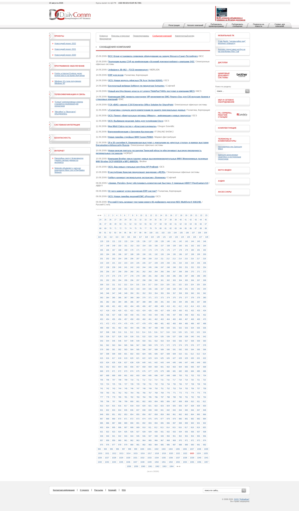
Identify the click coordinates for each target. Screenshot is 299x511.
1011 (107, 453)
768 (156, 393)
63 (186, 224)
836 (131, 410)
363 (101, 298)
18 (181, 215)
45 (206, 220)
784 (144, 397)
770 (168, 393)
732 (156, 384)
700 (180, 375)
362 (204, 293)
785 (150, 397)
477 (137, 323)
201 (101, 259)
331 (125, 289)
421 (125, 311)
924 (119, 432)
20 (191, 215)
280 (144, 276)
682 (180, 371)
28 (120, 220)
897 (174, 423)
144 (192, 241)
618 (119, 358)
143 (186, 241)
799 (125, 401)
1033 (149, 458)
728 (131, 384)
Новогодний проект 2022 (65, 43)
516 (155, 332)
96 (130, 233)
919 (198, 427)
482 (168, 323)
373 (162, 298)
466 (180, 319)
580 (107, 349)
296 (131, 280)
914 (168, 427)
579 (101, 349)
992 (204, 445)
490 (107, 328)
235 (198, 263)
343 (198, 289)
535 (162, 336)
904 (107, 427)
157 (162, 246)
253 (198, 267)
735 (174, 384)
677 (150, 371)
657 (137, 367)
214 (180, 259)
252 (192, 267)
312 (119, 285)
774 (192, 393)
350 (131, 293)
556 (180, 341)
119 (152, 237)
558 (192, 341)
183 (101, 254)
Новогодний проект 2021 (65, 49)
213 (174, 259)
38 (171, 220)
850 (107, 414)
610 (180, 354)
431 (186, 311)
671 (113, 371)
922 (107, 432)
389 (150, 302)
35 (156, 220)
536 (168, 336)
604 (144, 354)
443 (150, 315)
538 (180, 336)
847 (198, 410)
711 (137, 380)
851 (113, 414)
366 (119, 298)
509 (113, 332)
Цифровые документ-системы (224, 75)
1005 (178, 449)
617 (113, 358)
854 (131, 414)
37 (166, 220)
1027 (107, 458)
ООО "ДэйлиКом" (241, 499)
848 (204, 410)
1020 (171, 453)
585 (137, 349)
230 (168, 263)
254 (204, 267)
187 (125, 254)
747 (137, 388)
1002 (156, 449)
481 (162, 323)
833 (113, 410)
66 (201, 224)
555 (174, 341)
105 (181, 233)
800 (131, 401)
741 (101, 388)
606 (156, 354)
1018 (157, 453)
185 (113, 254)
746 (131, 388)
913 (162, 427)
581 (113, 349)
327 (101, 289)
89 (206, 228)
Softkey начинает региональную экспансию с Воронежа (137, 177)
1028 (114, 458)
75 (135, 228)
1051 (164, 462)
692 (131, 375)
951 (174, 436)
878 (168, 419)
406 (144, 306)
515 (149, 332)
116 (134, 237)
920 (204, 427)
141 (174, 241)
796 (107, 401)
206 (131, 259)
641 (150, 362)
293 (113, 280)
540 (192, 336)
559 (198, 341)
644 (168, 362)
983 (150, 445)
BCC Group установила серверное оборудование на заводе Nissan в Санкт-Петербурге (153, 56)
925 (125, 432)
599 (113, 354)
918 (192, 427)
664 (180, 367)
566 (131, 345)
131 (113, 241)
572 (168, 345)
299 (150, 280)
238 (107, 267)
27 (115, 220)
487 (198, 323)
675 (137, 371)
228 (156, 263)
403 (125, 306)
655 (125, 367)
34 (151, 220)
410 (168, 306)
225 (137, 263)
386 (131, 302)
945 (137, 436)
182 (204, 250)
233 (186, 263)
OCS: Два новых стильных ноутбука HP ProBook (133, 167)
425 (150, 311)
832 (107, 410)
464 (168, 319)
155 (150, 246)
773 (186, 393)
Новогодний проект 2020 (65, 55)
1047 (135, 462)
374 (168, 298)
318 (155, 285)
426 (156, 311)
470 (204, 319)
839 (150, 410)
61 (176, 224)
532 (144, 336)
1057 (206, 462)
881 (186, 419)
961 (125, 440)
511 (125, 332)
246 (156, 267)
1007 (192, 449)
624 (156, 358)
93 (115, 233)
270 (192, 272)
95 (125, 233)
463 (162, 319)
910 (144, 427)
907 (125, 427)
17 (176, 215)
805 (162, 401)
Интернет (59, 151)
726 (119, 384)
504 (192, 328)
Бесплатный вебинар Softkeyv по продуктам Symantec (136, 86)
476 (131, 323)
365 (113, 298)
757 (198, 388)
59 (166, 224)
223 (125, 263)
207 (137, 259)
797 (113, 401)
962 (131, 440)
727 (125, 384)
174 (156, 250)
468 (192, 319)
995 (111, 449)
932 (168, 432)
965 (150, 440)
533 (150, 336)
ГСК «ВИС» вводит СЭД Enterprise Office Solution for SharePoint (140, 105)
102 (163, 233)
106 (187, 233)
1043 (107, 462)
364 (107, 298)
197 (186, 254)
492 (119, 328)
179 (186, 250)
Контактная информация (64, 490)
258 (119, 272)
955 (198, 436)
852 (119, 414)
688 (107, 375)
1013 (121, 453)
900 (192, 423)
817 (125, 406)
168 (119, 250)
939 (101, 436)
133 (125, 241)
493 (125, 328)
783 (137, 397)
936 (192, 432)
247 (162, 267)
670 (107, 371)
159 (174, 246)
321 (174, 285)
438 (119, 315)
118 (146, 237)
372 (156, 298)
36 (161, 220)
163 (198, 246)
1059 (136, 466)
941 (113, 436)
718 (180, 380)
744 (119, 388)
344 (204, 289)
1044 (114, 462)
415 (198, 306)
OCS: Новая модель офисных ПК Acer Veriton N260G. (135, 80)
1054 (185, 462)
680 (168, 371)
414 (192, 306)
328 (107, 289)
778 (107, 397)
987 (174, 445)
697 (162, 375)
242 (131, 267)
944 (131, 436)
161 (186, 246)
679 (162, 371)
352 (144, 293)
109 (205, 233)
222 (119, 263)
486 (192, 323)
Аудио (221, 181)
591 (174, 349)
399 (101, 306)
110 (99, 237)
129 (101, 241)
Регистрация (174, 25)
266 (168, 272)
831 (101, 410)
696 (156, 375)
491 (113, 328)
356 (168, 293)
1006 (185, 449)
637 (125, 362)
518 (168, 332)
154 (144, 246)
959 (113, 440)
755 (186, 388)
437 (113, 315)
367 (125, 298)
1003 (163, 449)
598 (107, 354)
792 (192, 397)
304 (180, 280)
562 (107, 345)
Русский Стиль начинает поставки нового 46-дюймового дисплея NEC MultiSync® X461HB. (154, 202)
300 (156, 280)
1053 (178, 462)
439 (125, 315)
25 (105, 220)
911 (149, 427)
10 (141, 215)
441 (137, 315)
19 (186, 215)
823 (162, 406)
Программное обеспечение (69, 66)
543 (101, 341)
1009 (206, 449)
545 (113, 341)
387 (137, 302)
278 (131, 276)
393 (174, 302)
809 (186, 401)
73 (125, 228)
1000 (142, 449)
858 (156, 414)
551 (150, 341)
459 (137, 319)
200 (204, 254)
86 (191, 228)
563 (113, 345)
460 (144, 319)
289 (198, 276)
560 (204, 341)
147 (101, 246)
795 (101, 401)
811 (198, 401)
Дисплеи (223, 62)
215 (186, 259)
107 (193, 233)
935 (186, 432)
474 (119, 323)
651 (101, 367)
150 (119, 246)
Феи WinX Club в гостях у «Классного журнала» (132, 126)
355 (162, 293)
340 (180, 289)
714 (155, 380)
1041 (206, 458)
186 (119, 254)
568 (144, 345)
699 (174, 375)
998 (129, 449)
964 (144, 440)
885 (101, 423)
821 (150, 406)
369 (137, 298)
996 (117, 449)
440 (131, 315)
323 (186, 285)
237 (101, 267)
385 (125, 302)
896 (168, 423)
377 (186, 298)
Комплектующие (227, 128)
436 (107, 315)
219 (101, 263)
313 (125, 285)
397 (198, 302)
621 (137, 358)
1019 (164, 453)
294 (119, 280)
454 (107, 319)
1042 (100, 462)
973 (198, 440)
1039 (192, 458)
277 (125, 276)
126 (194, 237)
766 (144, 393)
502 (180, 328)
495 (137, 328)
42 (191, 220)
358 (180, 293)
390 (156, 302)
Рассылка (98, 490)
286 (180, 276)
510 (119, 332)
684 (192, 371)
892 (144, 423)
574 (180, 345)
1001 (149, 449)
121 (164, 237)
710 (131, 380)
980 (131, 445)
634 (107, 362)
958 (107, 440)
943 (125, 436)
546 (119, 341)
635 (113, 362)
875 (150, 419)
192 (156, 254)
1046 (128, 462)
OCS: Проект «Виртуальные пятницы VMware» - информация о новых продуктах (149, 115)
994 (105, 449)
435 (101, 315)
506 (204, 328)
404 (131, 306)
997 (123, 449)
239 (113, 267)
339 (174, 289)
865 (198, 414)
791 (186, 397)
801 (137, 401)
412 (180, 306)
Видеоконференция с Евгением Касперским (130, 132)
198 (192, 254)
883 (198, 419)
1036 (171, 458)
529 (125, 336)
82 (171, 228)
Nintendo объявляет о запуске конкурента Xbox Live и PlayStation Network (70, 170)
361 (198, 293)
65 (196, 224)
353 (150, 293)
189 (137, 254)
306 (192, 280)
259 (125, 272)
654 (119, 367)
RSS (124, 490)
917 (186, 427)
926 (131, 432)
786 (156, 397)
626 (168, 358)
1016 (143, 453)
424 (144, 311)
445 (162, 315)
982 (144, 445)
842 (168, 410)
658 (144, 367)
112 (111, 237)
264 (156, 272)
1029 (121, 458)
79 (156, 228)
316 (143, 285)
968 (168, 440)
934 (180, 432)
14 (161, 215)
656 (131, 367)
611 (186, 354)
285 (174, 276)
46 (100, 224)
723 (101, 384)
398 (204, 302)
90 (100, 233)
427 (162, 311)
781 (125, 397)
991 (198, 445)
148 (107, 246)
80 (161, 228)
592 (180, 349)
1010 (100, 453)
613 (198, 354)
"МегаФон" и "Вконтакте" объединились (65, 113)
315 (137, 285)
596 (204, 349)
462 (156, 319)
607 (162, 354)
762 (119, 393)
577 (198, 345)
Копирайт (112, 490)
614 (204, 354)
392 (168, 302)
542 (204, 336)
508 (107, 332)
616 (107, 358)
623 (150, 358)
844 (180, 410)
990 (192, 445)
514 (143, 332)
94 (120, 233)
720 (192, 380)
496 (144, 328)
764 (131, 393)
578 (204, 345)
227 (150, 263)
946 (144, 436)
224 (131, 263)
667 (198, 367)
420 (119, 311)
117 (140, 237)
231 (174, 263)
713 (149, 380)
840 (156, 410)
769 (162, 393)
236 (204, 263)
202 (107, 259)
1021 (178, 453)
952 (180, 436)
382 (107, 302)
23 (206, 215)
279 (137, 276)
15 (166, 215)
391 (162, 302)
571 (162, 345)
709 (125, 380)
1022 (185, 453)
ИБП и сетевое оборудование (226, 101)
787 (162, 397)
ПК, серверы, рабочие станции (225, 115)
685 (198, 371)
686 (204, 371)
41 (186, 220)
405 (137, 306)
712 (143, 380)
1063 (164, 466)
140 (168, 241)
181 (198, 250)
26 (110, 220)
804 (156, 401)
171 (137, 250)
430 (180, 311)
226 (144, 263)
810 (192, 401)
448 (180, 315)
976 (107, 445)
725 (113, 384)
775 (198, 393)
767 (150, 393)
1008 (199, 449)
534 (156, 336)
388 (144, 302)
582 (119, 349)
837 (137, 410)
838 (144, 410)
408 (156, 306)
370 (144, 298)
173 (150, 250)
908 (131, 427)
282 (156, 276)
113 (116, 237)
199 (198, 254)
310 (107, 285)
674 (131, 371)
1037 (178, 458)
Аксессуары (225, 192)
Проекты (59, 36)
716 (168, 380)
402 (119, 306)
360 (192, 293)
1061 (150, 466)
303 (174, 280)
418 (107, 311)
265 (162, 272)
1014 (128, 453)
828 (192, 406)
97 (135, 233)
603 (137, 354)
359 (186, 293)
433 (198, 311)
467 (186, 319)
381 (101, 302)
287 (186, 276)
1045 (121, 462)
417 (101, 311)
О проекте (84, 490)
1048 (142, 462)
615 (101, 358)
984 (156, 445)
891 (137, 423)
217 (198, 259)
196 (180, 254)
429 (174, 311)
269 (186, 272)
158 (168, 246)
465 (174, 319)
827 (186, 406)
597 (101, 354)
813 (101, 406)
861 (174, 414)
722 (204, 380)
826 (180, 406)
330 (119, 289)
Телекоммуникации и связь (69, 94)
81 (166, 228)
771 (174, 393)
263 (150, 272)
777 (101, 397)
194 (168, 254)
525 (101, 336)
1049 (149, 462)
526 (107, 336)
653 (113, 367)
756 (192, 388)
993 (99, 449)
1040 (199, 458)
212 (168, 259)
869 (113, 419)
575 (186, 345)
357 (174, 293)
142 (180, 241)
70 (110, 228)
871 (125, 419)
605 (150, 354)
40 (181, 220)
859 (162, 414)
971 (186, 440)
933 (174, 432)
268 (180, 272)
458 (131, 319)
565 (125, 345)
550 (144, 341)
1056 (199, 462)
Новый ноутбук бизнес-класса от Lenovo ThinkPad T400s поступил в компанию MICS (151, 91)
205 (125, 259)
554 (168, 341)
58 (161, 224)
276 (119, 276)
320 (168, 285)
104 (175, 233)
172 (144, 250)
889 (125, 423)
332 (131, 289)
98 (140, 233)
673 (125, 371)
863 (186, 414)
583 (125, 349)
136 (144, 241)
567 (137, 345)
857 (150, 414)
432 (192, 311)
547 (125, 341)
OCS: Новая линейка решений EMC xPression (131, 196)
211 (162, 259)
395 (186, 302)
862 (180, 414)
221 (113, 263)
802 (144, 401)
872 (131, 419)
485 (186, 323)
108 (199, 233)
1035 (164, 458)
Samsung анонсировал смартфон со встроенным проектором (229, 157)
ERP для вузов (115, 75)
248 (168, 267)
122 (170, 237)
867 (101, 419)
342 (192, 289)
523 (198, 332)
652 (107, 367)
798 (119, 401)
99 (145, 233)
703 (198, 375)
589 (162, 349)
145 (198, 241)
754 (180, 388)
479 (150, 323)
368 (131, 298)
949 (162, 436)
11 (146, 215)
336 (156, 289)
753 (174, 388)
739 (198, 384)
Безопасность (62, 138)
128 (206, 237)
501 (174, 328)
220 (107, 263)
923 (113, 432)
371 (150, 298)
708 (119, 380)
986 (168, 445)
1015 (135, 453)
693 (137, 375)
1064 (171, 466)
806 (168, 401)
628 (180, 358)
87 (196, 228)
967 (162, 440)
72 (120, 228)
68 (100, 228)
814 (107, 406)
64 (191, 224)
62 (181, 224)
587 (150, 349)
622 (144, 358)
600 (119, 354)
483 (174, 323)
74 (130, 228)
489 (101, 328)
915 (174, 427)
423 (137, 311)
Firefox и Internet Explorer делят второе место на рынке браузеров (70, 74)
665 (186, 367)
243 (137, 267)
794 (204, 397)
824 (168, 406)
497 (150, 328)
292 (107, 280)
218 (204, 259)
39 (176, 220)
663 (174, 367)
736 (180, 384)
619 (125, 358)
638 (131, 362)
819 (137, 406)
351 (137, 293)
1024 (199, 453)
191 (150, 254)
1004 (171, 449)
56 (151, 224)
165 (101, 250)
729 (137, 384)
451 (198, 315)
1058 (129, 466)
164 (204, 246)
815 (113, 406)
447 (174, 315)
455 (113, 319)
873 (137, 419)
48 (110, 224)
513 (137, 332)
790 (180, 397)
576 (192, 345)
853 (125, 414)
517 (162, 332)
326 (204, 285)
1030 (128, 458)
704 (204, 375)
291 (101, 280)
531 (137, 336)
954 (192, 436)
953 (186, 436)
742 (107, 388)
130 (107, 241)
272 (204, 272)
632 (204, 358)
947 (150, 436)
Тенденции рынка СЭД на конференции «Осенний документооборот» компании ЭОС (151, 61)
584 (131, 349)
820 (144, 406)
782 (131, 397)
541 (198, 336)
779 (113, 397)
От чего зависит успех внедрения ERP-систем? (132, 191)
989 (186, 445)
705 (101, 380)
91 (105, 233)
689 (113, 375)
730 (144, 384)
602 (131, 354)
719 (186, 380)
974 (204, 440)
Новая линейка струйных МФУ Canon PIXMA (130, 137)
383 (113, 302)
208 (144, 259)
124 (182, 237)
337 (162, 289)
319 (162, 285)
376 (180, 298)
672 (119, 371)
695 (150, 375)
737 (186, 384)
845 (186, 410)
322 (180, 285)
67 (206, 224)
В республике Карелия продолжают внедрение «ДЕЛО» (137, 172)
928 (144, 432)
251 (186, 267)
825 (174, 406)
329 (113, 289)
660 (156, 367)
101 (156, 233)
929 (150, 432)
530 (131, 336)
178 (180, 250)
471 (101, 323)
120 (158, 237)
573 (174, 345)
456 (119, 319)
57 (156, 224)
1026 (100, 458)
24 (100, 220)
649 (198, 362)
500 (168, 328)
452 (204, 315)
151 (125, 246)
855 (137, 414)
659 (150, 367)
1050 (157, 462)
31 (135, 220)
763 (125, 393)
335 (150, 289)
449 (186, 315)
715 (162, 380)
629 (186, 358)
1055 (192, 462)
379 (198, 298)
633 (101, 362)
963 (137, 440)
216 (192, 259)
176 (168, 250)
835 (125, 410)
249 (174, 267)
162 (192, 246)
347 (113, 293)
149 (113, 246)
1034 (157, 458)
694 (144, 375)
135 (137, 241)
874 (144, 419)
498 (156, 328)
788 (168, 397)
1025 (206, 453)
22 (201, 215)
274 (107, 276)
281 (150, 276)
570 (156, 345)
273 (101, 276)
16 (171, 215)
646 (180, 362)
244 (144, 267)
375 (174, 298)
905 (113, 427)
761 (113, 393)
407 (150, 306)
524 (204, 332)
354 (156, 293)
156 (156, 246)
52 (130, 224)
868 (107, 419)
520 (180, 332)
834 (119, 410)
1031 (135, 458)
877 (162, 419)
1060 (143, 466)
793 (198, 397)
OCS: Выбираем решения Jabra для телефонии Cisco (135, 121)
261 (137, 272)
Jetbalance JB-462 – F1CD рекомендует (128, 70)
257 (113, 272)
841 (162, 410)
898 (180, 423)
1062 (157, 466)
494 (131, 328)
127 (200, 237)
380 (204, 298)
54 (140, 224)
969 (174, 440)
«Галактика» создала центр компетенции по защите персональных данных (146, 110)
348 (119, 293)
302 (168, 280)
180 (192, 250)
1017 (150, 453)
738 (192, 384)
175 (162, 250)
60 (171, 224)
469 (198, 319)
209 (150, 259)
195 (174, 254)
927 (137, 432)
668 (204, 367)
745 (125, 388)
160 (180, 246)
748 (144, 388)
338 (168, 289)
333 (137, 289)
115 (128, 237)
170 (131, 250)
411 (174, 306)
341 (186, 289)
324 (192, 285)
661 (162, 367)
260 (131, 272)
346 (107, 293)
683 (186, 371)
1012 (114, 453)
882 (192, 419)
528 (119, 336)
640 (144, 362)
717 (174, 380)
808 (180, 401)
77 (145, 228)
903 (101, 427)
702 (192, 375)
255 (101, 272)
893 (150, 423)
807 (174, 401)
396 (192, 302)
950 (168, 436)
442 (144, 315)
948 (156, 436)
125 (188, 237)
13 (156, 215)
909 (137, 427)
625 (162, 358)
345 (101, 293)
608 (168, 354)
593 (186, 349)
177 (174, 250)
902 (204, 423)
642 (156, 362)
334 (144, 289)
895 (162, 423)
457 (125, 319)
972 (192, 440)
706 (107, 380)
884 (204, 419)
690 (119, 375)
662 (168, 367)
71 (115, 228)
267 (174, 272)
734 (168, 384)
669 (101, 371)
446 (168, 315)
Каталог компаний (195, 25)
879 (174, 419)
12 (151, 215)
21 (196, 215)
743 (113, 388)
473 (113, 323)
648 (192, 362)
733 (162, 384)
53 (135, 224)
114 (122, 237)
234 (192, 263)
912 (155, 427)
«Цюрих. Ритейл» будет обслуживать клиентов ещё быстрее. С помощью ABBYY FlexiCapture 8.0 (158, 183)
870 (119, 419)
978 (119, 445)
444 (156, 315)
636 (119, 362)
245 (150, 267)
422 (131, 311)
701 (186, 375)
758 (204, 388)
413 (186, 306)
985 (162, 445)
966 (156, 440)
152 (131, 246)
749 (150, 388)
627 (174, 358)
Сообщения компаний (115, 47)
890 (131, 423)
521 (186, 332)
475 (125, 323)
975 (101, 445)
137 (150, 241)
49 (115, 224)
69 (105, 228)
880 (180, 419)
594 (192, 349)
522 (192, 332)
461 (150, 319)
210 (156, 259)
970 (180, 440)
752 (168, 388)
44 (201, 220)
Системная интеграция (67, 125)
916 (180, 427)
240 (119, 267)
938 (204, 432)
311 (113, 285)
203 (113, 259)
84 (181, 228)
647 (186, 362)
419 (113, 311)
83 (176, 228)
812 (204, 401)
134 (131, 241)
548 (131, 341)
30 (130, 220)
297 (137, 280)
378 (192, 298)
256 (107, 272)
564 (119, 345)
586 (144, 349)
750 (156, 388)
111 (105, 237)
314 (131, 285)
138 (156, 241)
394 (180, 302)
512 (131, 332)
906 (119, 427)
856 (144, 414)
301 (162, 280)
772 (180, 393)
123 (176, 237)
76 (140, 228)
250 (180, 267)
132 (119, 241)
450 (192, 315)
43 (196, 220)
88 (201, 228)
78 (151, 228)
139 (162, 241)
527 (113, 336)
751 (162, 388)
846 (192, 410)
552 (156, 341)
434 (204, 311)
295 (125, 280)
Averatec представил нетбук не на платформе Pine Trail (231, 50)
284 (168, 276)
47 (105, 224)
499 (162, 328)
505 (198, 328)
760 (107, 393)
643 (162, 362)
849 (101, 414)
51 (125, 224)
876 (156, 419)
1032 (142, 458)
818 (131, 406)
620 (131, 358)
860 (168, 414)
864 (192, 414)
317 (149, 285)
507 (101, 332)
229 (162, 263)
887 (113, 423)
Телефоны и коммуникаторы (227, 140)
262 (144, 272)
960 (119, 440)
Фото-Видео (225, 170)
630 (192, 358)
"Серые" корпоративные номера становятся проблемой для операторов (69, 104)
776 (204, 393)
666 (192, 367)
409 (162, 306)
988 (180, 445)
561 (101, 345)
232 (180, 263)
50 (120, 224)
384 (119, 302)
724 (107, 384)
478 (144, 323)
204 (119, 259)
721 (198, 380)
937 (198, 432)
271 (198, 272)
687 (101, 375)
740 (204, 384)
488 (204, 323)
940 (107, 436)
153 (137, 246)
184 (107, 254)
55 (145, 224)
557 (186, 341)
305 (186, 280)
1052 (171, 462)
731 (150, 384)
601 (125, 354)
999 (135, 449)
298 (144, 280)
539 (186, 336)
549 (137, 341)
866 (204, 414)
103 (169, 233)
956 (204, 436)
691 (125, 375)
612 (192, 354)
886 (107, 423)
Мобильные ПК (226, 35)
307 (198, 280)
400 (107, 306)
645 (174, 362)
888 (119, 423)
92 (110, 233)
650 (204, 362)
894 (156, 423)
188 (131, 254)
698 (168, 375)
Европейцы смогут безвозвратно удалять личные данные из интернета (69, 160)
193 (162, 254)
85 (186, 228)
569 (150, 345)
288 (192, 276)
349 (125, 293)
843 (174, 410)
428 (168, 311)
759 (101, 393)
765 (137, 393)
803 (150, 401)
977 (113, 445)
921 (101, 432)
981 (137, 445)
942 (119, 436)
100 (150, 233)
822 (156, 406)
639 (137, 362)
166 (107, 250)
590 (168, 349)
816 (119, 406)
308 (204, 280)
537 (174, 336)
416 (204, 306)
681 (174, 371)
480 (156, 323)
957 (101, 440)
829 (198, 406)
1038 (185, 458)
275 (113, 276)
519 (174, 332)
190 (144, 254)
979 (125, 445)
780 (119, 397)
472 (107, 323)
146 (204, 241)
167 (113, 250)
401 (113, 306)
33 (145, 220)
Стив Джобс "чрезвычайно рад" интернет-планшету (232, 42)
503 (186, 328)
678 (156, 371)
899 (186, 423)
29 (125, 220)
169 (125, 250)
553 (162, 341)
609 (174, 354)
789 (174, 397)
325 (198, 285)
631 (198, 358)
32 (140, 220)
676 (144, 371)
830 (204, 406)
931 (162, 432)
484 (180, 323)
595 (198, 349)
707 (113, 380)
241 (125, 267)
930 (156, 432)
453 (101, 319)
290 (204, 276)
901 (198, 423)
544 (107, 341)
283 (162, 276)
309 (101, 285)
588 (156, 349)
